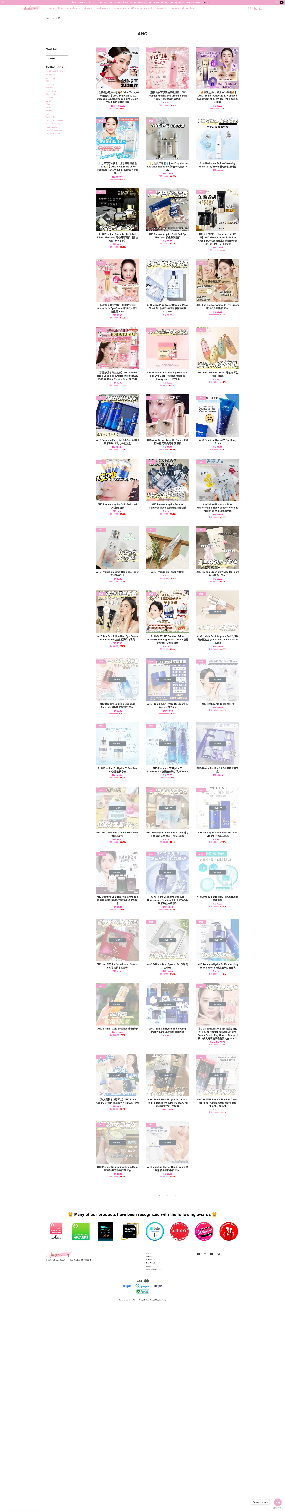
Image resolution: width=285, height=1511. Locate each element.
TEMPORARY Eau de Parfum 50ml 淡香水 (27, 1502)
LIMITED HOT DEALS (55, 71)
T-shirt (48, 107)
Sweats (49, 110)
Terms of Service (125, 1300)
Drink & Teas (51, 117)
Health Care (102, 8)
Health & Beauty (53, 123)
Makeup (74, 8)
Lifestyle (135, 8)
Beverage (161, 8)
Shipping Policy (160, 1300)
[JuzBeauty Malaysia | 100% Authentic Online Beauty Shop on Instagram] (205, 1255)
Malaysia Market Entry (154, 1269)
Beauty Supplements (55, 120)
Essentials (50, 77)
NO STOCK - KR (53, 133)
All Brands (187, 8)
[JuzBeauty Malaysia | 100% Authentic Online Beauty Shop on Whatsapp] (218, 1255)
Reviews (149, 1266)
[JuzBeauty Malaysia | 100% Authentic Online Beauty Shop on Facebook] (198, 1255)
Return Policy (149, 1300)
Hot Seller (149, 1259)
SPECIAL (48, 8)
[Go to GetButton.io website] (278, 1508)
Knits (48, 113)
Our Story (149, 1253)
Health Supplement (54, 130)
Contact (149, 1256)
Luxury (174, 8)
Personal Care (119, 8)
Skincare (61, 8)
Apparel (148, 8)
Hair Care (87, 8)
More (48, 104)
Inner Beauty (51, 126)
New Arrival (150, 1263)
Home (48, 18)
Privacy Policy (138, 1300)
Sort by (51, 49)
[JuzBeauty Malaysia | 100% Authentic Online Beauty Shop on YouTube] (212, 1255)
